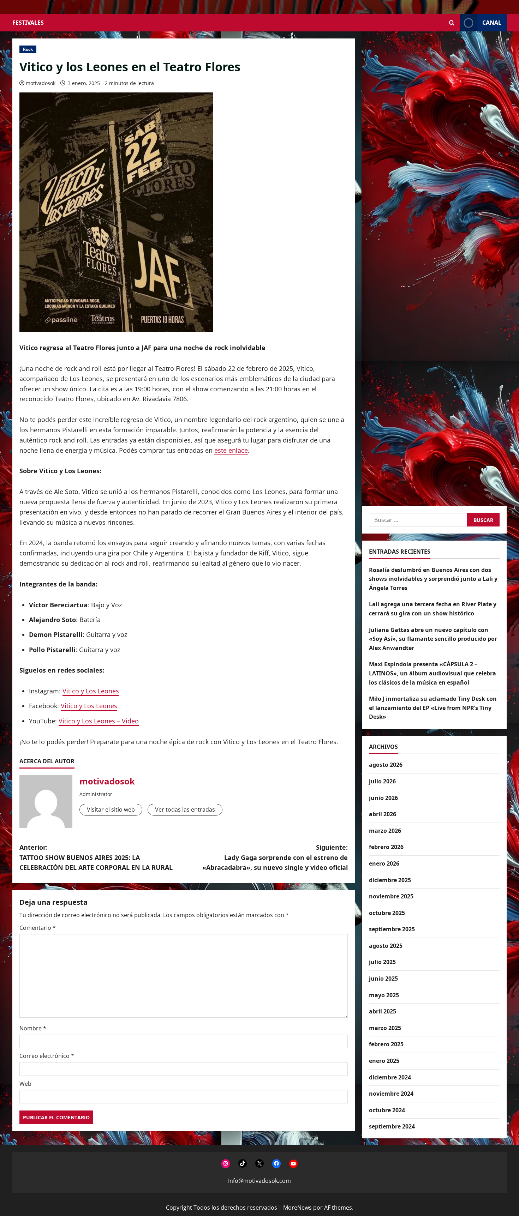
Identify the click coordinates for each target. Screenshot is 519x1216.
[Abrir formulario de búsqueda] (451, 23)
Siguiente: (275, 857)
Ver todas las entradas (185, 809)
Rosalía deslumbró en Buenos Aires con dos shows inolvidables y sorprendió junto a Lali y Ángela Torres (433, 578)
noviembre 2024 (391, 1093)
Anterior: (96, 857)
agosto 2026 (385, 765)
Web (25, 1084)
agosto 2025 (385, 945)
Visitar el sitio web (111, 809)
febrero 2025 (386, 1044)
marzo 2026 (385, 830)
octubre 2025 (387, 912)
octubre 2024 (387, 1110)
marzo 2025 (385, 1027)
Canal (491, 22)
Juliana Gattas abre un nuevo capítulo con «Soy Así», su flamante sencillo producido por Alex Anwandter (433, 638)
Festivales (28, 22)
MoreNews (297, 1207)
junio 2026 (383, 797)
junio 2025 (383, 978)
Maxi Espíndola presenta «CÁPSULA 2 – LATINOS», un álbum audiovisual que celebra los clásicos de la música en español (432, 673)
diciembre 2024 (390, 1077)
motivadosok (40, 83)
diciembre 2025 (390, 880)
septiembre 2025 (392, 929)
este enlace (231, 450)
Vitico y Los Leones (90, 691)
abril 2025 (382, 1011)
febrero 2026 (386, 847)
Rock (28, 49)
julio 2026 (382, 781)
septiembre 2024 (392, 1126)
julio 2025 (382, 962)
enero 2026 (384, 863)
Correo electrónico (46, 1056)
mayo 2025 (384, 995)
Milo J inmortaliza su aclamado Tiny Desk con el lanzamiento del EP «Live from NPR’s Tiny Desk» (433, 708)
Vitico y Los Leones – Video (99, 721)
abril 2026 (382, 814)
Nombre (32, 1028)
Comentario (37, 928)
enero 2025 (384, 1060)
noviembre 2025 (391, 896)
